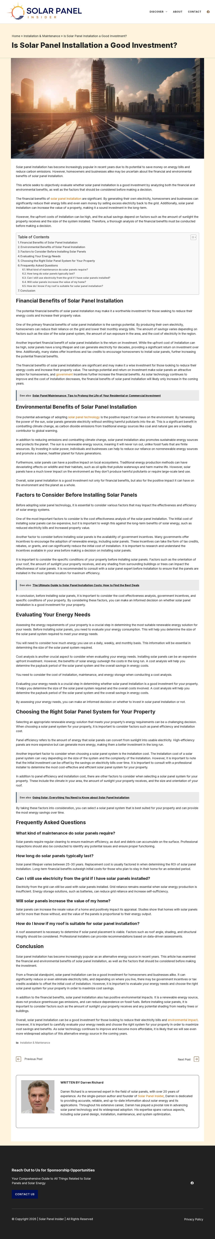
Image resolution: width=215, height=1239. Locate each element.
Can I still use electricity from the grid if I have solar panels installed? (68, 277)
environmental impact (183, 1020)
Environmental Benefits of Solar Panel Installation (53, 247)
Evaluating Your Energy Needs (40, 256)
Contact (194, 11)
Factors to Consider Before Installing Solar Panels (53, 251)
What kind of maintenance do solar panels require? (57, 269)
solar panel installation (66, 198)
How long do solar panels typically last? (51, 273)
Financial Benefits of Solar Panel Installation (49, 242)
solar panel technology (84, 417)
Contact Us (25, 1194)
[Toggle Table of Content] (192, 237)
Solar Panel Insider (151, 1096)
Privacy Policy (193, 1219)
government (64, 374)
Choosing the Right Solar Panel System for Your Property (58, 260)
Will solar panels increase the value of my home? (56, 282)
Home (16, 36)
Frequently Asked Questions (39, 265)
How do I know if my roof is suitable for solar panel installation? (65, 286)
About (178, 11)
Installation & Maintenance (42, 36)
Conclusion (27, 290)
